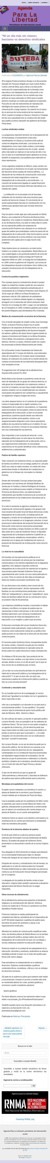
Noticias (16, 1016)
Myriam (42, 1028)
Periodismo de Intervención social (25, 25)
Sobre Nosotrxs (33, 2)
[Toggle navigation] (5, 29)
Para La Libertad (25, 17)
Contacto (44, 2)
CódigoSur (28, 1157)
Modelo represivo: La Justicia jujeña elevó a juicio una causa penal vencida (12, 1032)
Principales (25, 1016)
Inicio (24, 2)
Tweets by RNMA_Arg (25, 1119)
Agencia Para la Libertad (36, 75)
